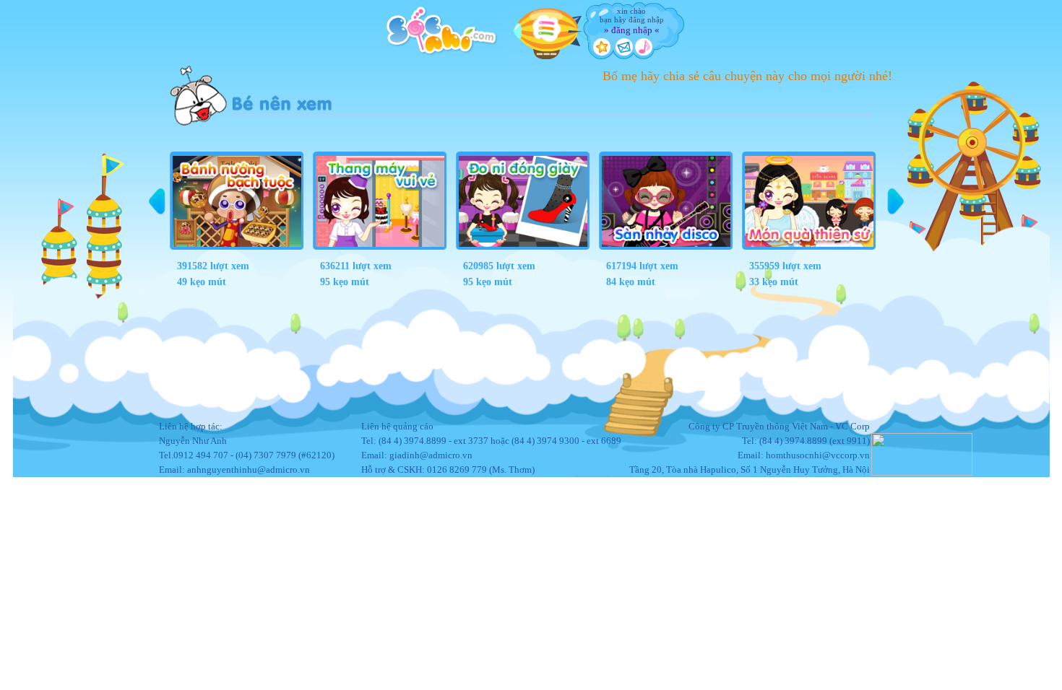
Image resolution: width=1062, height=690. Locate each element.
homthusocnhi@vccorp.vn (818, 455)
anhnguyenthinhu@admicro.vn (248, 469)
